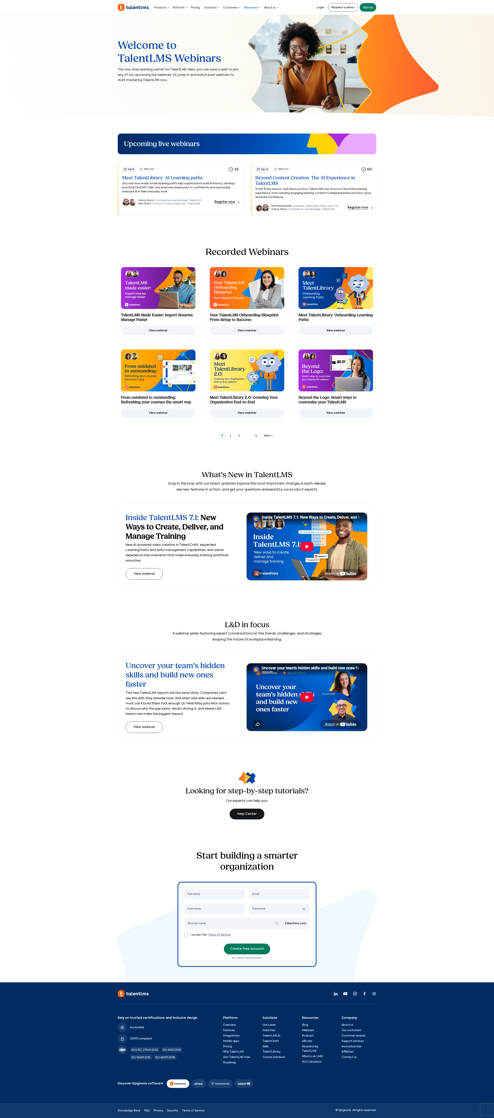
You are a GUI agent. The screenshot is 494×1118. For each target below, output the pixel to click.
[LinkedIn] (335, 993)
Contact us (349, 1057)
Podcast (308, 1035)
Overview (229, 1025)
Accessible (137, 1027)
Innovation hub (351, 1046)
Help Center (247, 814)
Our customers (351, 1030)
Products (160, 7)
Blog (305, 1025)
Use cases (269, 1025)
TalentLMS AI (271, 1035)
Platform (179, 7)
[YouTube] (345, 993)
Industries (269, 1030)
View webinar (144, 574)
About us (270, 7)
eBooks (307, 1041)
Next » (268, 435)
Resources (251, 7)
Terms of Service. (219, 935)
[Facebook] (364, 993)
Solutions (210, 7)
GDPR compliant (141, 1038)
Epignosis (345, 1110)
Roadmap (229, 1062)
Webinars (308, 1030)
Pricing (195, 7)
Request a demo (342, 7)
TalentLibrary (272, 1051)
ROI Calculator (312, 1061)
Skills (266, 1046)
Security (172, 1110)
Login (320, 7)
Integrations (231, 1035)
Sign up (368, 7)
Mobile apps (231, 1041)
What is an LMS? (312, 1056)
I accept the (198, 935)
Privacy (158, 1110)
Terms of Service (193, 1110)
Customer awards (353, 1035)
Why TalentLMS (233, 1051)
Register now (224, 202)
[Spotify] (374, 993)
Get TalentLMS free (236, 1057)
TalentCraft (271, 1041)
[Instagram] (355, 993)
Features (229, 1030)
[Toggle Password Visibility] (304, 909)
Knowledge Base (129, 1110)
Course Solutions (274, 1057)
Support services (353, 1041)
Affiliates (348, 1051)
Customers (230, 7)
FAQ (147, 1110)
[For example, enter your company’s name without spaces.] (276, 923)
